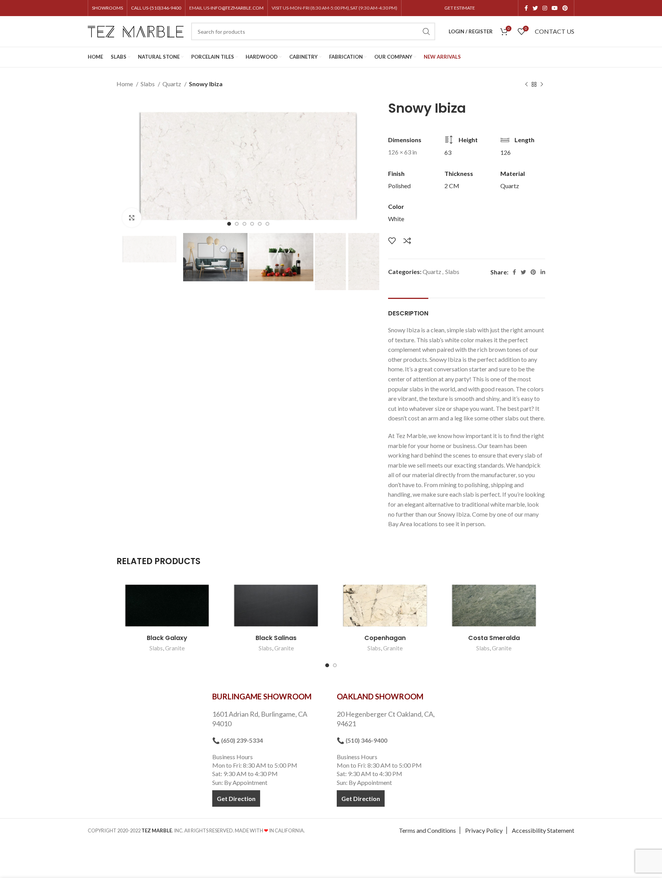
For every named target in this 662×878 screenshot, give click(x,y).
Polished (399, 185)
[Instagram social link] (544, 8)
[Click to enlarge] (131, 217)
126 (505, 152)
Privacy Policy (484, 830)
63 (447, 152)
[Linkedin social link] (542, 272)
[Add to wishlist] (392, 241)
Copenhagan (385, 637)
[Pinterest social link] (565, 8)
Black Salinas (276, 637)
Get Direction (236, 798)
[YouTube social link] (554, 8)
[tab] (408, 309)
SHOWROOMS (107, 8)
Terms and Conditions (427, 830)
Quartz (172, 83)
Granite (175, 648)
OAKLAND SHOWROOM (380, 696)
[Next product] (542, 85)
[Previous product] (526, 85)
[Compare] (407, 241)
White (396, 218)
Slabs (148, 83)
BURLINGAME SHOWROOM (261, 696)
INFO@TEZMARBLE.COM (237, 8)
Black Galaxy (167, 637)
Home (125, 83)
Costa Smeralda (494, 637)
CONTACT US (554, 31)
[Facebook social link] (526, 8)
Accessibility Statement (543, 830)
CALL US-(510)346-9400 (156, 8)
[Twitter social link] (535, 8)
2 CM (451, 185)
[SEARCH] (426, 31)
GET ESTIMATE (459, 8)
